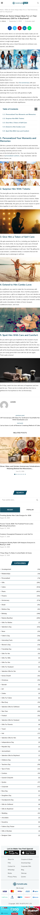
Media (10, 873)
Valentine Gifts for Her (21, 671)
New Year (21, 711)
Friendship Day (21, 649)
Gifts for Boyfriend (21, 809)
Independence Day (21, 742)
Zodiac (21, 693)
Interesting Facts (21, 640)
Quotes (21, 782)
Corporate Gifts (26, 866)
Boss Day (21, 791)
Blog (22, 870)
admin (4, 21)
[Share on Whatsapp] (29, 28)
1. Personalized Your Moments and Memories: (20, 114)
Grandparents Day (21, 800)
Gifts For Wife (21, 658)
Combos (21, 773)
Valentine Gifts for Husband (21, 720)
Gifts (21, 582)
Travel (21, 729)
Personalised (21, 578)
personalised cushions (12, 156)
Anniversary (21, 600)
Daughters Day (21, 795)
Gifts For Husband (21, 667)
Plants (21, 591)
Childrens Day (21, 760)
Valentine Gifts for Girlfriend (21, 707)
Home (1, 9)
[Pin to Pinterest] (20, 28)
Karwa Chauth (21, 676)
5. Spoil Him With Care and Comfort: (16, 131)
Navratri (21, 684)
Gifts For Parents (21, 724)
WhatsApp (11, 870)
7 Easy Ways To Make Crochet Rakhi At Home (16, 553)
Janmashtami (21, 751)
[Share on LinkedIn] (24, 28)
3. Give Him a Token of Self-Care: (15, 122)
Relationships (21, 574)
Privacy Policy (12, 876)
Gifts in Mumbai (21, 831)
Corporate (21, 786)
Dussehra (21, 822)
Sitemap (23, 873)
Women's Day (21, 645)
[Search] (38, 3)
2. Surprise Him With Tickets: (14, 118)
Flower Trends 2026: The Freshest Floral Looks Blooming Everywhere (16, 525)
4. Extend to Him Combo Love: (15, 127)
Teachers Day (21, 764)
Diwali (21, 605)
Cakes (21, 587)
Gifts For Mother (21, 622)
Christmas (21, 680)
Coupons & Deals (26, 859)
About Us (11, 859)
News (21, 631)
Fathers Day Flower (21, 826)
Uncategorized (21, 569)
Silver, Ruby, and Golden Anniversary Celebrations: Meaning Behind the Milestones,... (20, 467)
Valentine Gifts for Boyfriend (21, 755)
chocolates (21, 818)
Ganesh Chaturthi (21, 778)
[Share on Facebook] (10, 28)
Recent (10, 510)
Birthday (21, 613)
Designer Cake (21, 835)
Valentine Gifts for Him (21, 738)
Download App (25, 863)
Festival (21, 715)
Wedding (21, 813)
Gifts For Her (21, 653)
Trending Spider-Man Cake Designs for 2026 (15, 515)
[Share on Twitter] (15, 28)
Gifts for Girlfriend (21, 804)
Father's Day (21, 636)
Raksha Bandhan (21, 618)
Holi (21, 733)
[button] (1, 456)
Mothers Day (21, 609)
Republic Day (21, 747)
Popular (30, 510)
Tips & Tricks (21, 769)
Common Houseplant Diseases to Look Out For (16, 534)
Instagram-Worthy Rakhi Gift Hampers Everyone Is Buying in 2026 (17, 544)
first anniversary (24, 82)
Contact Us (11, 866)
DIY (21, 689)
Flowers (21, 596)
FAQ (9, 863)
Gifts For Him (21, 662)
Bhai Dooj (21, 702)
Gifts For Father (21, 698)
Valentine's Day (21, 627)
